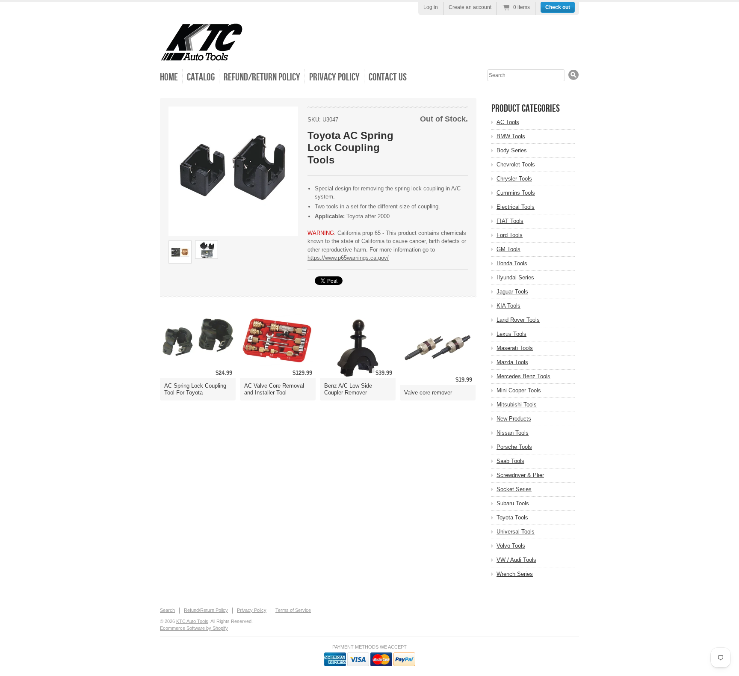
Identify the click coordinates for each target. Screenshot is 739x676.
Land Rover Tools (518, 320)
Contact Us (388, 77)
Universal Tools (516, 531)
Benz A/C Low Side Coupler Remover (348, 389)
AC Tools (508, 122)
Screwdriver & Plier (520, 475)
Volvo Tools (511, 546)
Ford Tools (510, 235)
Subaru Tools (513, 503)
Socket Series (514, 489)
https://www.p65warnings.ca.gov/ (348, 258)
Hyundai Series (515, 277)
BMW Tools (511, 136)
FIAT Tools (510, 221)
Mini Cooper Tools (519, 390)
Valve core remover (428, 392)
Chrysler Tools (514, 178)
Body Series (512, 150)
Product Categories (525, 108)
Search (167, 610)
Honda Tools (512, 263)
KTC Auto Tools (192, 621)
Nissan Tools (513, 433)
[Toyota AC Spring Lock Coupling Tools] (233, 171)
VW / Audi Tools (516, 560)
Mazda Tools (512, 362)
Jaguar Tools (512, 291)
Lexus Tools (511, 334)
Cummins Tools (516, 193)
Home (169, 77)
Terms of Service (293, 610)
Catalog (201, 77)
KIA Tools (508, 305)
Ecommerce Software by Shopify (194, 628)
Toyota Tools (512, 517)
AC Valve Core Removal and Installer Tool (274, 389)
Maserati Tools (515, 348)
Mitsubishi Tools (517, 404)
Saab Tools (510, 461)
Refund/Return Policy (262, 77)
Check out (557, 7)
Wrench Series (515, 574)
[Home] (201, 55)
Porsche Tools (514, 447)
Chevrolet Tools (516, 164)
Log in (430, 7)
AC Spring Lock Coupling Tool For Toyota (195, 389)
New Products (514, 418)
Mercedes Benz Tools (523, 376)
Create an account (470, 7)
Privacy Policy (334, 77)
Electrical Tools (516, 207)
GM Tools (508, 249)
